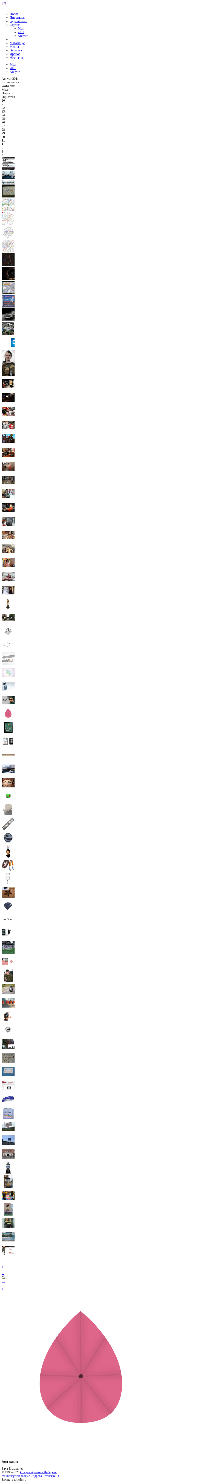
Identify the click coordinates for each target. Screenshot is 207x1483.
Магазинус (17, 43)
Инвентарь (17, 17)
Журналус (16, 57)
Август (23, 35)
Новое (14, 14)
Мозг (21, 28)
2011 (21, 32)
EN (4, 3)
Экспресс (16, 50)
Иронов (15, 54)
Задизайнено (18, 21)
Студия (15, 25)
